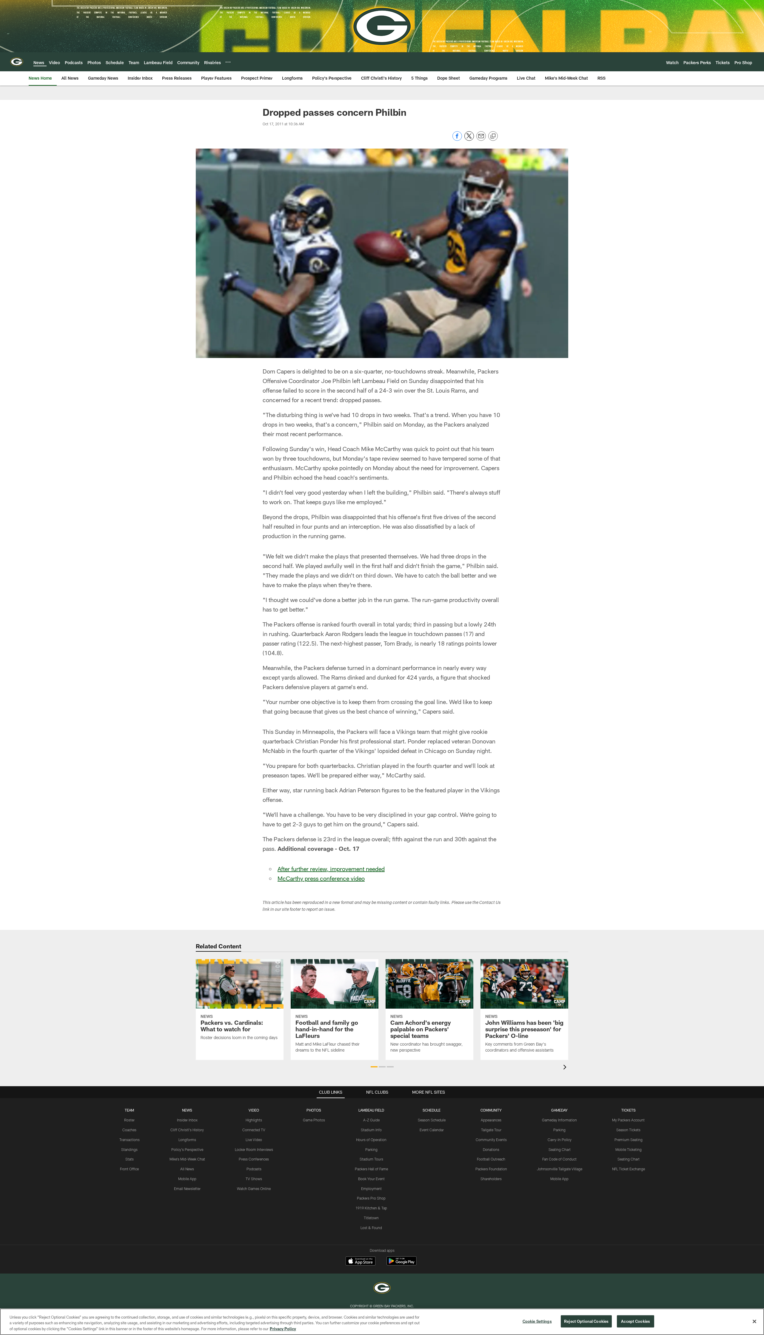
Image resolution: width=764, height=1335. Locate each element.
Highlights (254, 1120)
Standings (129, 1149)
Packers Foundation (491, 1169)
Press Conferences (254, 1159)
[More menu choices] (228, 62)
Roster (129, 1120)
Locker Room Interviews (254, 1149)
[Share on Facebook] (457, 139)
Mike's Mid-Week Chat (187, 1159)
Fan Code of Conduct (559, 1159)
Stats (129, 1159)
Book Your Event (371, 1179)
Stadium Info (371, 1130)
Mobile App (187, 1179)
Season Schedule (432, 1120)
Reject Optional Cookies (586, 1321)
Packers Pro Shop (371, 1198)
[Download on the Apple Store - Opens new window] (360, 1262)
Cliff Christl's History (187, 1130)
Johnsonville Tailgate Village (559, 1169)
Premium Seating (628, 1140)
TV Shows (254, 1179)
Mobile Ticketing (628, 1149)
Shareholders (491, 1179)
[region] (382, 1321)
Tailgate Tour (491, 1130)
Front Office (129, 1169)
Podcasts (254, 1169)
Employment (371, 1188)
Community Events (491, 1140)
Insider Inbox (187, 1120)
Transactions (129, 1140)
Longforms (187, 1140)
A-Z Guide (371, 1120)
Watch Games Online (254, 1188)
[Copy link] (493, 136)
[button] (374, 1067)
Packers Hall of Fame (371, 1169)
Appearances (491, 1120)
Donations (491, 1149)
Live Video (254, 1140)
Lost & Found (371, 1228)
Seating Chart (560, 1149)
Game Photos (314, 1120)
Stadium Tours (371, 1159)
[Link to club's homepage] (17, 62)
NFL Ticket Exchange (628, 1169)
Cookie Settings (537, 1321)
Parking (371, 1149)
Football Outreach (491, 1159)
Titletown (371, 1218)
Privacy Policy (283, 1328)
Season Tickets (628, 1130)
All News (187, 1169)
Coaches (129, 1130)
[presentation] (565, 1068)
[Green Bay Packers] (382, 1288)
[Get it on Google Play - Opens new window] (401, 1264)
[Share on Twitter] (469, 139)
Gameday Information (559, 1120)
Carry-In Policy (560, 1140)
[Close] (754, 1321)
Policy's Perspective (187, 1149)
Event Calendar (432, 1130)
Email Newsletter (187, 1188)
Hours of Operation (371, 1140)
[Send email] (481, 139)
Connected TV (253, 1130)
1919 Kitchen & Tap (371, 1208)
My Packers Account (628, 1120)
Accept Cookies (635, 1321)
